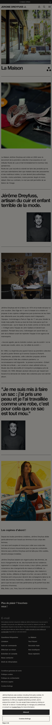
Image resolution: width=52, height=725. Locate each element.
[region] (26, 708)
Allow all (26, 712)
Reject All (5, 723)
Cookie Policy (16, 707)
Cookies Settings (25, 719)
